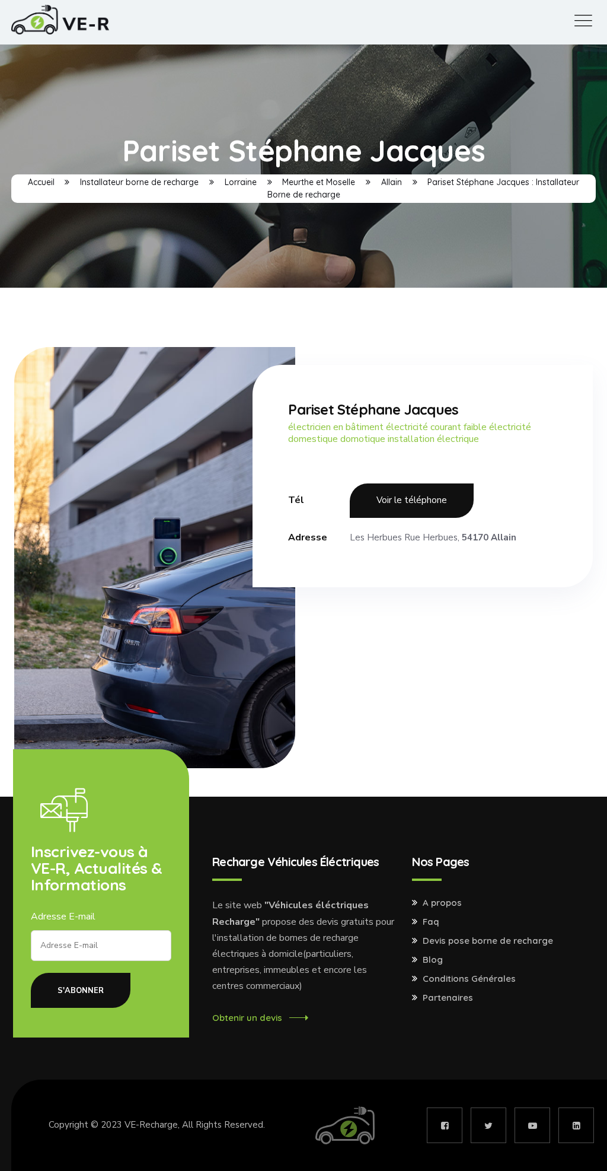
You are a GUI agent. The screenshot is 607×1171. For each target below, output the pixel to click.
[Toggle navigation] (583, 21)
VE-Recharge (151, 1125)
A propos (442, 903)
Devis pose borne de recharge (488, 940)
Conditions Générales (469, 978)
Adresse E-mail (63, 916)
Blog (433, 959)
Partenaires (448, 997)
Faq (431, 922)
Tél (296, 500)
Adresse (307, 537)
